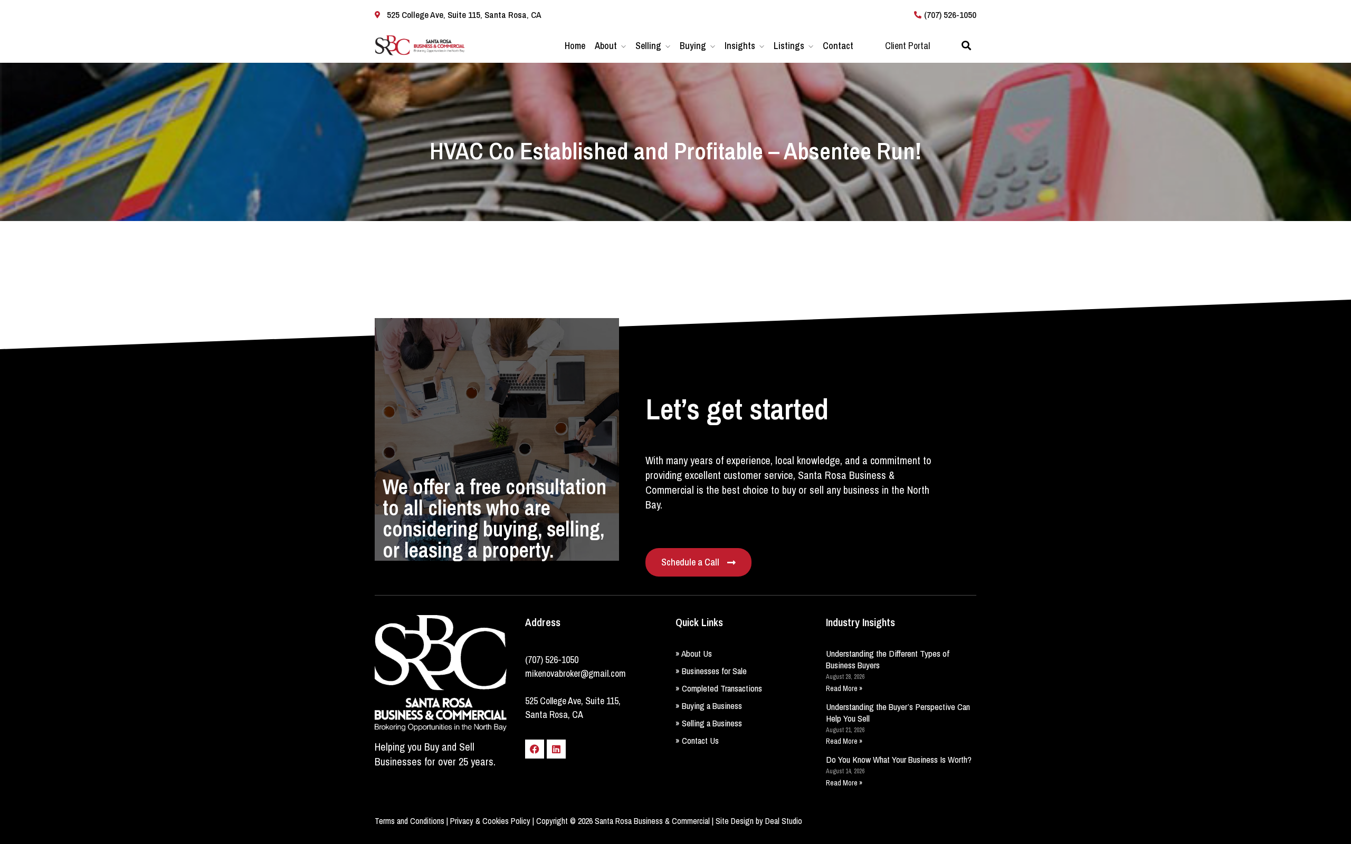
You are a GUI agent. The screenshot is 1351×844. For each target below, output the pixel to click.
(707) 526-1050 (551, 659)
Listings (789, 45)
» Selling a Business (709, 723)
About (606, 45)
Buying (693, 45)
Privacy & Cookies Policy (490, 821)
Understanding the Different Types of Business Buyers (887, 659)
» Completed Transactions (719, 688)
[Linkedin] (556, 749)
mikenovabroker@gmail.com (575, 673)
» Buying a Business (709, 705)
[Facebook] (534, 749)
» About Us (694, 653)
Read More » (844, 688)
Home (575, 45)
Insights (740, 45)
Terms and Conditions (409, 821)
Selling (648, 45)
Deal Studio (783, 821)
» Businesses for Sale (711, 671)
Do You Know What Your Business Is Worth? (899, 759)
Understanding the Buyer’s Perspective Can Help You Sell (898, 712)
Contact (838, 45)
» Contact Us (697, 740)
